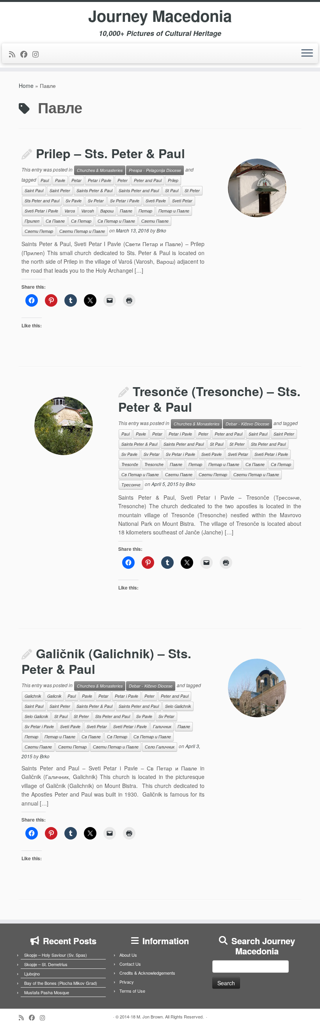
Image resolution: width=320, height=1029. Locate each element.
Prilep (173, 180)
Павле (126, 211)
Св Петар (81, 221)
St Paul (171, 190)
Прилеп (32, 221)
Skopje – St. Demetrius (46, 964)
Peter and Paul (148, 180)
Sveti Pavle (156, 201)
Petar (76, 180)
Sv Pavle (74, 201)
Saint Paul (34, 190)
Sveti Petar (182, 201)
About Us (128, 955)
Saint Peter (60, 190)
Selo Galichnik (178, 706)
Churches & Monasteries (100, 170)
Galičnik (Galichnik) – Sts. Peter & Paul (106, 661)
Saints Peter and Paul (139, 190)
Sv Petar (96, 201)
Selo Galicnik (36, 716)
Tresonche (154, 464)
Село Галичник (159, 747)
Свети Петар (39, 231)
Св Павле (55, 221)
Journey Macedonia (160, 15)
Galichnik (33, 696)
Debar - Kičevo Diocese (247, 424)
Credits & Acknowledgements (147, 973)
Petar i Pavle (99, 180)
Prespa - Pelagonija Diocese (155, 170)
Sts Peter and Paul (42, 201)
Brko (161, 230)
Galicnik (54, 696)
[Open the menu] (307, 53)
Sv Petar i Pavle (124, 201)
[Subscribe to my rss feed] (14, 54)
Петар (145, 211)
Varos (69, 211)
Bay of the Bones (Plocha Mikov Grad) (60, 983)
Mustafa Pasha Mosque (46, 992)
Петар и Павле (173, 211)
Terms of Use (132, 991)
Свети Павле (155, 221)
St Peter (192, 190)
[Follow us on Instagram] (38, 54)
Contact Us (130, 964)
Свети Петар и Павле (82, 231)
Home (26, 85)
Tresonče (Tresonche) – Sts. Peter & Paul (209, 399)
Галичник (162, 726)
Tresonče (129, 464)
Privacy (126, 982)
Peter (122, 180)
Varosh (87, 211)
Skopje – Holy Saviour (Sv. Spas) (55, 955)
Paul (45, 180)
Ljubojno (32, 973)
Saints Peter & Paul (94, 190)
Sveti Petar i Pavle (41, 211)
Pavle (60, 180)
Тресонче (130, 485)
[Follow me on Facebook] (26, 54)
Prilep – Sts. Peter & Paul (110, 153)
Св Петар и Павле (116, 221)
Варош (107, 211)
